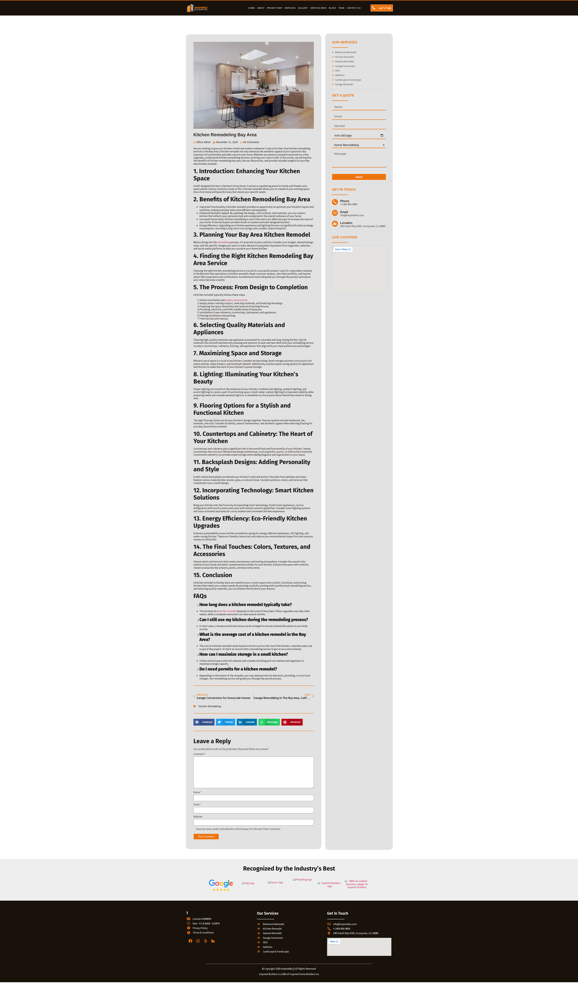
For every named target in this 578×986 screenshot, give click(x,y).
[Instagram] (198, 941)
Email (197, 804)
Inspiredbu (287, 968)
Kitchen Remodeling (210, 706)
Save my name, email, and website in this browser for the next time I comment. (238, 829)
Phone (344, 201)
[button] (203, 722)
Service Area (318, 8)
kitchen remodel (227, 611)
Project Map (274, 8)
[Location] (335, 224)
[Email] (335, 213)
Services (290, 8)
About (261, 8)
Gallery (303, 8)
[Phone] (335, 202)
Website (197, 816)
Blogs (332, 8)
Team (341, 8)
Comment (199, 754)
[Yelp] (205, 941)
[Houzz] (213, 941)
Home (252, 8)
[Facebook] (190, 941)
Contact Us (354, 8)
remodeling (223, 242)
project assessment (236, 300)
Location (346, 222)
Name (197, 792)
